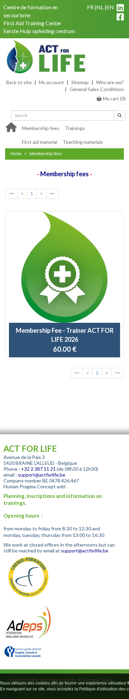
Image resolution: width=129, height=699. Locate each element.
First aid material (39, 142)
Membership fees (41, 128)
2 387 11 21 (43, 469)
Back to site (19, 82)
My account (51, 82)
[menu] (71, 134)
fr (90, 7)
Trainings (75, 128)
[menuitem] (40, 127)
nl (100, 7)
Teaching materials (83, 142)
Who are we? (110, 82)
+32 (26, 469)
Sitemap (80, 82)
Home (16, 153)
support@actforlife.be (41, 475)
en (110, 7)
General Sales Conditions (96, 89)
